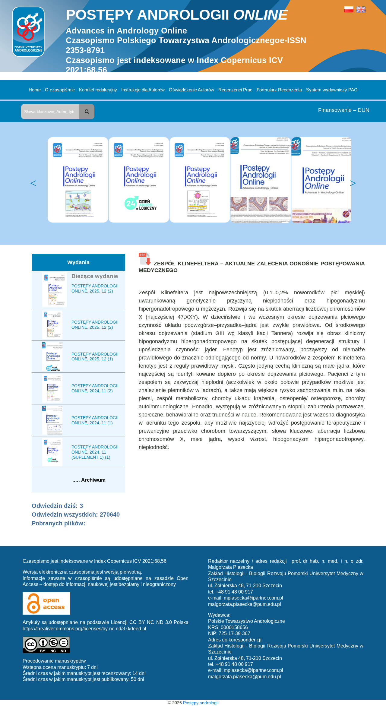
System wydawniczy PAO (332, 89)
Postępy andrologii (200, 702)
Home (35, 89)
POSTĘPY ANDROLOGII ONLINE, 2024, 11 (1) (95, 420)
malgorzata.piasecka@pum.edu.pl (244, 604)
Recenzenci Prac (235, 89)
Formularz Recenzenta (279, 89)
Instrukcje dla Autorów (143, 89)
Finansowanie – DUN (343, 110)
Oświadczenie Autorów (191, 89)
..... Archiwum (89, 480)
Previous (33, 183)
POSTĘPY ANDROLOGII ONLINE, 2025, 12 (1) (95, 357)
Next (353, 183)
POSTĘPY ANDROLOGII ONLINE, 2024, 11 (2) (95, 388)
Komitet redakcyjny (98, 89)
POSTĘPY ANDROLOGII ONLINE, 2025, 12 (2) (95, 288)
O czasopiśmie (60, 89)
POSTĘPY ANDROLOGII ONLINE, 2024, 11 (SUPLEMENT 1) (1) (95, 452)
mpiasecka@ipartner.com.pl (253, 597)
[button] (86, 111)
